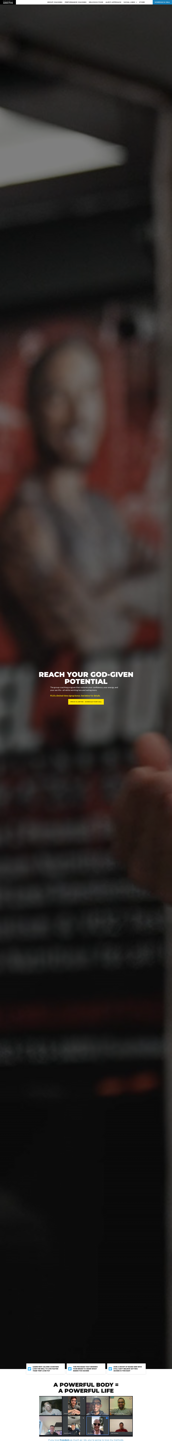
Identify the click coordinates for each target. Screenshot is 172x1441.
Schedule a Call (162, 2)
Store (142, 2)
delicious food (96, 2)
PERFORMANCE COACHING (75, 2)
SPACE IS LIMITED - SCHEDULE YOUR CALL (86, 701)
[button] (130, 2)
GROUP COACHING (54, 2)
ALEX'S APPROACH (113, 2)
